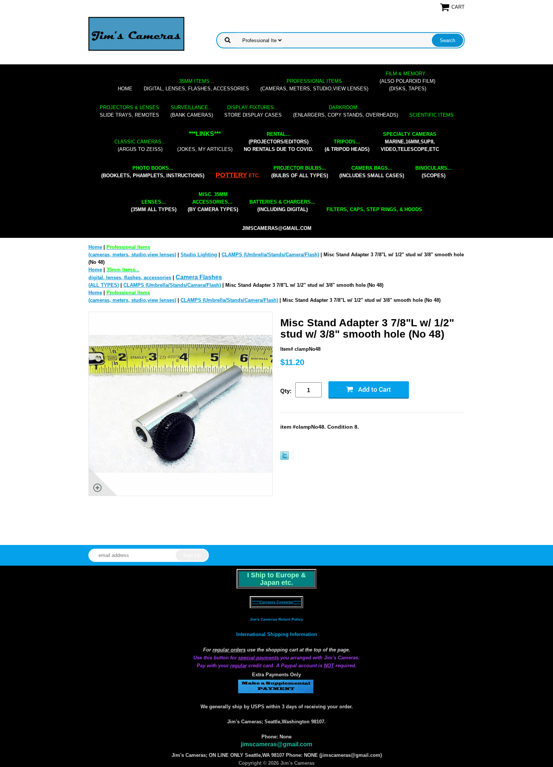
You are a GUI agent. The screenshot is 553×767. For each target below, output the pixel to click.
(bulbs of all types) (299, 171)
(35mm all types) (153, 205)
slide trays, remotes (129, 111)
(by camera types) (213, 202)
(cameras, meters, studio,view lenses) (314, 84)
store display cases (253, 111)
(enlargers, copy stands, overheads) (345, 111)
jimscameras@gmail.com (276, 228)
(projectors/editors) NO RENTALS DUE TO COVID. (278, 141)
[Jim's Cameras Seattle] (136, 34)
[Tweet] (284, 458)
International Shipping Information (276, 634)
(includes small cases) (371, 171)
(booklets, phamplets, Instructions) (152, 171)
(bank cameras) (191, 111)
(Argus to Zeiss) (140, 145)
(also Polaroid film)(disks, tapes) (407, 81)
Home (125, 88)
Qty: (286, 391)
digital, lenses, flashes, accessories (196, 84)
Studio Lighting (199, 254)
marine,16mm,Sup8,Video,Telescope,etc (410, 141)
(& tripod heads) (347, 145)
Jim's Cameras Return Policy (276, 619)
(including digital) (282, 205)
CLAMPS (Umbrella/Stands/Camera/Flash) (270, 254)
